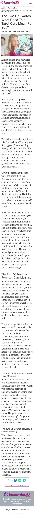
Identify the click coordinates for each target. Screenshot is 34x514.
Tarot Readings (12, 8)
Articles (3, 8)
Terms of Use (10, 501)
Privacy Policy (23, 501)
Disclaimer (17, 504)
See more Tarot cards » (17, 485)
